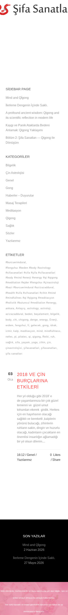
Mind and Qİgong (17, 97)
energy (43, 319)
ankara (10, 308)
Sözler (10, 233)
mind (40, 331)
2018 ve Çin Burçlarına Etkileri (32, 380)
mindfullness (52, 331)
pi (15, 336)
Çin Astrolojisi (15, 172)
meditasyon (27, 331)
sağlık (9, 342)
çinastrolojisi (14, 348)
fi (28, 325)
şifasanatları (49, 348)
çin (49, 342)
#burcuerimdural (16, 262)
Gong (9, 188)
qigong (36, 336)
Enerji (53, 319)
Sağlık (10, 225)
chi (15, 319)
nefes (9, 336)
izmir (9, 331)
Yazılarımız (13, 240)
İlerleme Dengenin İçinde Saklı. (27, 105)
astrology (33, 308)
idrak (53, 325)
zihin (42, 342)
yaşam (26, 342)
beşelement (41, 314)
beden (28, 314)
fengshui (20, 325)
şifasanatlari (31, 348)
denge (34, 319)
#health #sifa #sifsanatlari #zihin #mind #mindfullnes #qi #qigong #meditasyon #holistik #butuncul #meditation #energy (31, 297)
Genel (10, 180)
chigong (24, 319)
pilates (22, 336)
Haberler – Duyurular (20, 195)
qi (30, 336)
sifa (17, 342)
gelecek (36, 325)
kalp (16, 331)
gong (45, 325)
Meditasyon (13, 210)
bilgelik (55, 314)
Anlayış (21, 308)
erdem (9, 325)
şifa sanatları (14, 353)
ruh (53, 336)
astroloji (45, 308)
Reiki (45, 336)
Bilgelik (11, 165)
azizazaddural (14, 314)
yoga (35, 342)
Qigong (10, 218)
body (9, 319)
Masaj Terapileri (16, 203)
